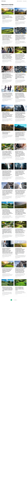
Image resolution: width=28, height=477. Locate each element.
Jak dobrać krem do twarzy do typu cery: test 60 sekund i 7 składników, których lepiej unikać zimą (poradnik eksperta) (7, 270)
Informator (3, 1)
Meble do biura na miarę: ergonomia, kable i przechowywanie (6, 133)
